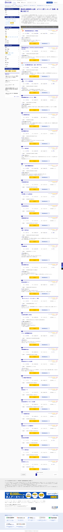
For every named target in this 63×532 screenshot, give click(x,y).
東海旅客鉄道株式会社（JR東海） (32, 30)
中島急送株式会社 (25, 182)
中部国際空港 (24, 246)
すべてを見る (17, 96)
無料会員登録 (50, 2)
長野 (17, 36)
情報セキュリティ (37, 502)
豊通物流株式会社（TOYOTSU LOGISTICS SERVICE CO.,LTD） (32, 48)
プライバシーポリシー (24, 502)
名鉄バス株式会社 (25, 230)
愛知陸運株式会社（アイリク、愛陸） (29, 97)
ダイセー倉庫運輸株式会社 (27, 333)
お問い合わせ (14, 502)
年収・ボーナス (8, 24)
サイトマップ (43, 502)
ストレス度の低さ (8, 21)
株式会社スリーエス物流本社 (27, 425)
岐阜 (10, 36)
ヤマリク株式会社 (25, 449)
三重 (8, 36)
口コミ (15, 2)
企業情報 (18, 502)
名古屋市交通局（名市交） (27, 314)
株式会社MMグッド (25, 282)
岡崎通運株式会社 (25, 349)
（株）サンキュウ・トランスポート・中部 (30, 298)
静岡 (12, 36)
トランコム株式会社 (29, 81)
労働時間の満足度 (8, 19)
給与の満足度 (7, 22)
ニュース (24, 2)
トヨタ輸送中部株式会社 (26, 377)
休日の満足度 (13, 21)
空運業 (12, 52)
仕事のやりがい (14, 19)
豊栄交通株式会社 (25, 264)
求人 (19, 2)
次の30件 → (55, 474)
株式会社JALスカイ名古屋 (27, 361)
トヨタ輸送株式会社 (26, 114)
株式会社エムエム (25, 461)
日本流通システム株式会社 (27, 194)
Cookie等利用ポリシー (31, 502)
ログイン (56, 2)
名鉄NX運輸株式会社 (29, 165)
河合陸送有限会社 (25, 206)
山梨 (15, 36)
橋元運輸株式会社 (25, 131)
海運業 (9, 52)
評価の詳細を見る (45, 43)
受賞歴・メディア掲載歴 (8, 502)
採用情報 (57, 515)
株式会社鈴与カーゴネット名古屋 (28, 401)
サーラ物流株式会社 (26, 413)
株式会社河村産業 (25, 437)
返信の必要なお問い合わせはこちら (21, 506)
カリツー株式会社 (25, 148)
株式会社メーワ (25, 389)
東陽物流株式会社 (25, 218)
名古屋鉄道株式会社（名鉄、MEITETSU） (33, 64)
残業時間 (12, 24)
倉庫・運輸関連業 (8, 54)
